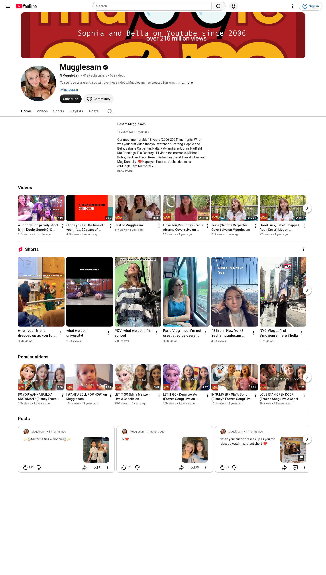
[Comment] (295, 467)
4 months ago (254, 431)
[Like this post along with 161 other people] (123, 467)
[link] (66, 450)
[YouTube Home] (26, 6)
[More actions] (62, 226)
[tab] (26, 111)
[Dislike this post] (38, 467)
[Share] (85, 467)
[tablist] (163, 111)
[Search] (218, 6)
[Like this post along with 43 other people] (222, 467)
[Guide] (8, 6)
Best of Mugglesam (131, 124)
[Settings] (292, 6)
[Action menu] (107, 467)
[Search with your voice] (233, 6)
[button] (125, 170)
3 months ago (57, 431)
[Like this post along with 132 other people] (25, 467)
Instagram (70, 89)
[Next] (307, 208)
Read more (125, 170)
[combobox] (153, 6)
